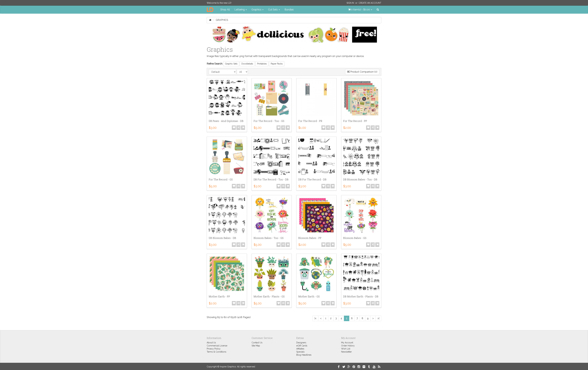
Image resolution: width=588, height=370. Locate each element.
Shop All (225, 9)
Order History (348, 345)
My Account (347, 342)
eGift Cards (301, 345)
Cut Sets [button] (273, 9)
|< (315, 318)
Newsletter (346, 352)
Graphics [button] (256, 9)
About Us (211, 342)
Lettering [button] (239, 9)
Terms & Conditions (216, 352)
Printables (262, 63)
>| (378, 318)
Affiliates (300, 348)
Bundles (289, 9)
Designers (301, 342)
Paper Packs (277, 63)
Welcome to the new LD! (219, 3)
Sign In (350, 3)
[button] (360, 9)
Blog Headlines (303, 355)
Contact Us (257, 342)
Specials (300, 352)
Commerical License (217, 345)
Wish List (345, 348)
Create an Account (370, 3)
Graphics (222, 20)
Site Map (256, 345)
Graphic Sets (231, 63)
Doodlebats (247, 63)
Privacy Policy (214, 348)
